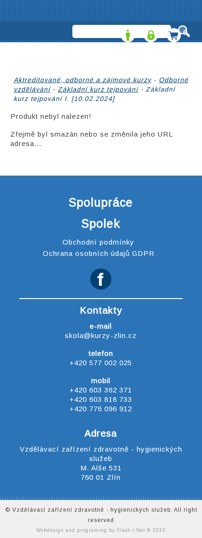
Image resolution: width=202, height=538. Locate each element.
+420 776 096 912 (101, 409)
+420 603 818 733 (101, 399)
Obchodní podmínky (98, 242)
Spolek (100, 223)
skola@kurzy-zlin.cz (101, 335)
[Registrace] (126, 32)
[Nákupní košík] (172, 32)
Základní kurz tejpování (98, 89)
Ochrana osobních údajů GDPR (99, 253)
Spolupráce (101, 202)
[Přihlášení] (149, 32)
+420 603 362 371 (101, 390)
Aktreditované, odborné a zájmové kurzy (82, 80)
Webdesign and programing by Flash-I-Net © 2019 (101, 530)
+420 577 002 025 (101, 363)
